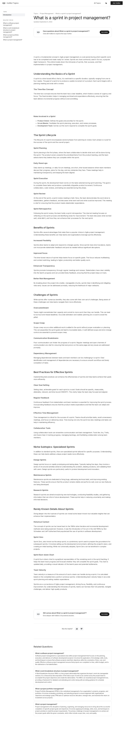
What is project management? (12, 40)
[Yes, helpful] (77, 629)
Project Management (46, 13)
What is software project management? (11, 24)
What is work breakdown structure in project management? (11, 30)
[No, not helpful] (81, 629)
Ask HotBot (116, 3)
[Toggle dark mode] (106, 3)
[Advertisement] (72, 46)
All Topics (97, 3)
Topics (36, 13)
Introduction (7, 15)
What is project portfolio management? (11, 36)
